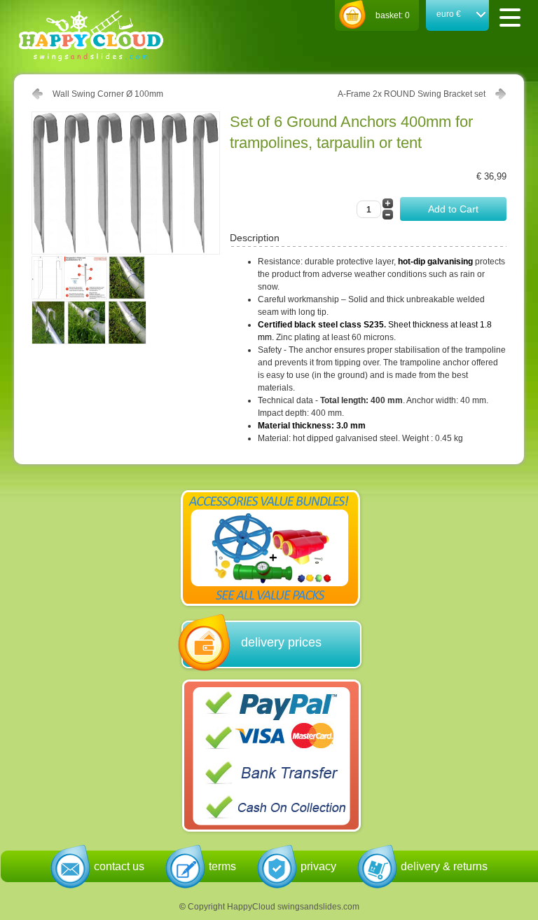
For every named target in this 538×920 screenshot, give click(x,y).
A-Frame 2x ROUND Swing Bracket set (411, 94)
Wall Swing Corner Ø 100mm (108, 94)
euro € (448, 14)
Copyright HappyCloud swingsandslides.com (273, 907)
